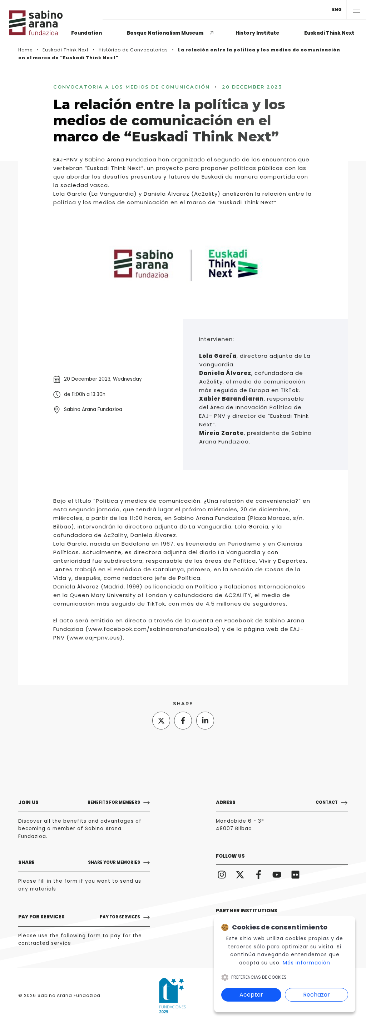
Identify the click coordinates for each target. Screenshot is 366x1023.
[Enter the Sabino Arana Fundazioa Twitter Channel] (240, 874)
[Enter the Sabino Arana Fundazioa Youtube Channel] (277, 874)
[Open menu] (356, 9)
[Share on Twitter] (161, 720)
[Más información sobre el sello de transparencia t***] (172, 995)
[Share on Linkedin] (205, 720)
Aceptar (251, 995)
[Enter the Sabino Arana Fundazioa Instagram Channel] (222, 874)
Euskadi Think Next (329, 33)
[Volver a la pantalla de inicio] (39, 22)
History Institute (257, 33)
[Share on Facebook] (183, 720)
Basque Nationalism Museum (165, 33)
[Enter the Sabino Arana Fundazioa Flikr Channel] (295, 874)
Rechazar (316, 995)
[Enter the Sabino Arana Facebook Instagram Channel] (258, 874)
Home (25, 50)
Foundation (86, 33)
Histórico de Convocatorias (133, 50)
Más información (306, 962)
